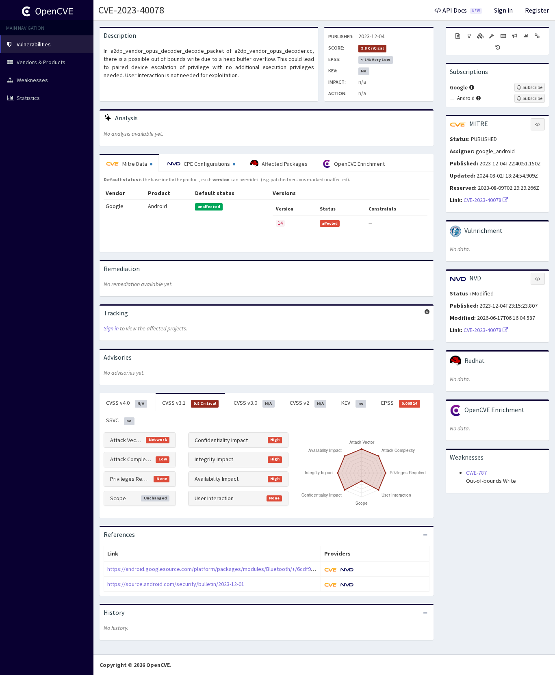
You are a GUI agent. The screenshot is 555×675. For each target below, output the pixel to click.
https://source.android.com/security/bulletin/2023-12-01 (175, 584)
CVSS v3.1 (189, 402)
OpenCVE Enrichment (359, 163)
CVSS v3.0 (253, 402)
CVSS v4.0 (125, 402)
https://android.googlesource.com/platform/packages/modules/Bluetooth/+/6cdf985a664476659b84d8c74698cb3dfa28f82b (259, 569)
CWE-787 (476, 472)
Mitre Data (134, 163)
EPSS (399, 402)
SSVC (119, 420)
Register (537, 10)
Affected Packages (284, 163)
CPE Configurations (206, 163)
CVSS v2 (307, 402)
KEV (352, 402)
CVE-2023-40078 (131, 10)
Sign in (503, 10)
